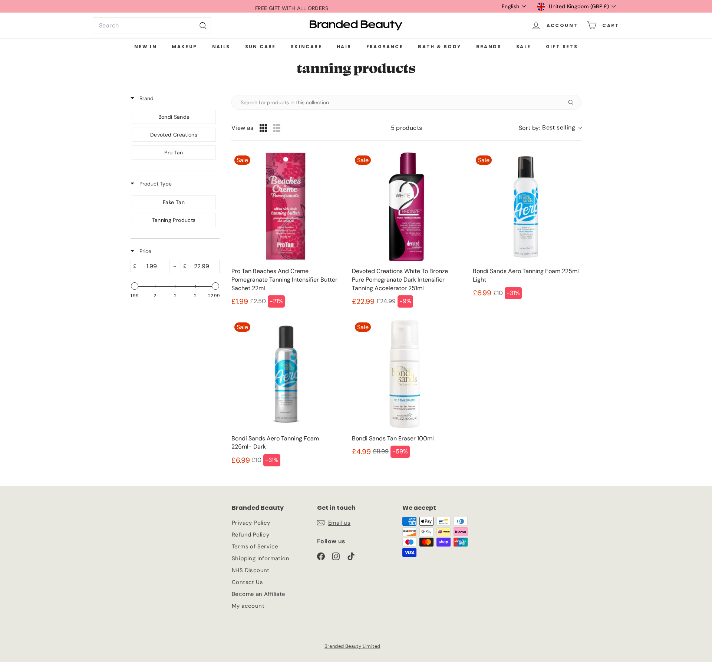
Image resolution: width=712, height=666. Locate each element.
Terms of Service (255, 546)
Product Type (155, 183)
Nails (221, 46)
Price (144, 251)
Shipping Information (260, 558)
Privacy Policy (251, 522)
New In (145, 46)
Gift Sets (562, 46)
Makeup (184, 46)
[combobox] (152, 25)
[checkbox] (173, 117)
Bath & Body (439, 46)
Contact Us (247, 582)
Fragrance (384, 46)
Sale (523, 46)
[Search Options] (573, 102)
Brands (488, 46)
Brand (146, 98)
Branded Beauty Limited (352, 646)
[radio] (263, 128)
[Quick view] (332, 253)
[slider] (134, 286)
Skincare (306, 46)
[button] (550, 128)
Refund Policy (250, 534)
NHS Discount (251, 570)
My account (248, 606)
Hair (344, 46)
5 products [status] (406, 128)
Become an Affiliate (259, 594)
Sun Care (260, 46)
